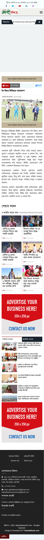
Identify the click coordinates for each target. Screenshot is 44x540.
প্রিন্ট (40, 85)
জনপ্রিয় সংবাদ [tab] (28, 339)
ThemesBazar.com (31, 530)
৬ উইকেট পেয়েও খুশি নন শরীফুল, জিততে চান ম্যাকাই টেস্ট (11, 283)
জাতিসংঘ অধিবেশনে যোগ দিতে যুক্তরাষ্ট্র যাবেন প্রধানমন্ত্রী (27, 366)
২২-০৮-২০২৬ (8, 290)
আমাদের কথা (15, 461)
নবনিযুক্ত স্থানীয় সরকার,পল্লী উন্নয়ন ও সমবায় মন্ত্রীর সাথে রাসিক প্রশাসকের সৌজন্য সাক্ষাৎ (29, 345)
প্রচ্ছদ (7, 86)
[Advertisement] (22, 47)
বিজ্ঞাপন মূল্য (28, 461)
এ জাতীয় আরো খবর (10, 212)
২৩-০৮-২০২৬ (8, 238)
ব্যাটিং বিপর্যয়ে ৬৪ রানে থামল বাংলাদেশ (32, 256)
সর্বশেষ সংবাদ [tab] (7, 339)
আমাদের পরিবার (14, 456)
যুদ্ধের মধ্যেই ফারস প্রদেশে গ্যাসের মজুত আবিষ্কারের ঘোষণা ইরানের (29, 398)
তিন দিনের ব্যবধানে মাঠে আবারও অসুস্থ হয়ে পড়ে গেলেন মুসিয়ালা (31, 282)
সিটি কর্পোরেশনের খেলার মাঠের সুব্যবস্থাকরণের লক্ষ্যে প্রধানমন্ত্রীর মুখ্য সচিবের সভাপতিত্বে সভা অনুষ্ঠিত (29, 356)
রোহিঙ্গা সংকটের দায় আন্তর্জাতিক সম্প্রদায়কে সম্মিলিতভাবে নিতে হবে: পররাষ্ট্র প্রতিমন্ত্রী (29, 388)
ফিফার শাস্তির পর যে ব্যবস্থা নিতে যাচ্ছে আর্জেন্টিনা (31, 231)
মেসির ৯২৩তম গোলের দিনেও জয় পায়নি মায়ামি (10, 231)
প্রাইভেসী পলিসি (29, 456)
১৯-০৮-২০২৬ (29, 290)
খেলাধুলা (15, 85)
